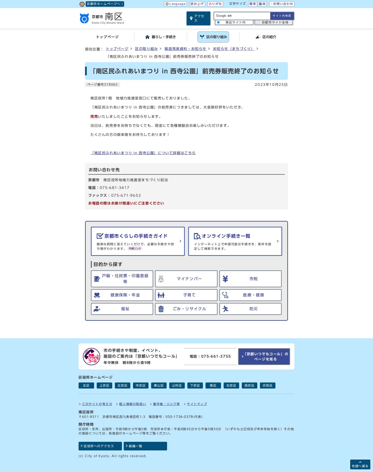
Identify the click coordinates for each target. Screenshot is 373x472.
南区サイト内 (236, 22)
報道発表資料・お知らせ (185, 48)
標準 (252, 3)
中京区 (141, 385)
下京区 (195, 385)
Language (177, 3)
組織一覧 (135, 446)
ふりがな (215, 3)
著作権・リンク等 (166, 404)
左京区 (123, 385)
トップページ (117, 48)
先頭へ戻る (360, 466)
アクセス (199, 18)
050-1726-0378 (179, 416)
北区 (86, 385)
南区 (213, 385)
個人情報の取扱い (132, 404)
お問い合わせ (283, 3)
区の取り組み (146, 48)
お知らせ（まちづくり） (234, 48)
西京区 (250, 385)
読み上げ (197, 3)
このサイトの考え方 (97, 404)
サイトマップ (197, 404)
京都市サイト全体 (275, 22)
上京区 (105, 385)
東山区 (159, 385)
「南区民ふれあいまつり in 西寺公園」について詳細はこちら (143, 153)
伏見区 (268, 385)
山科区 (177, 385)
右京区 (231, 385)
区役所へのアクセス (99, 446)
